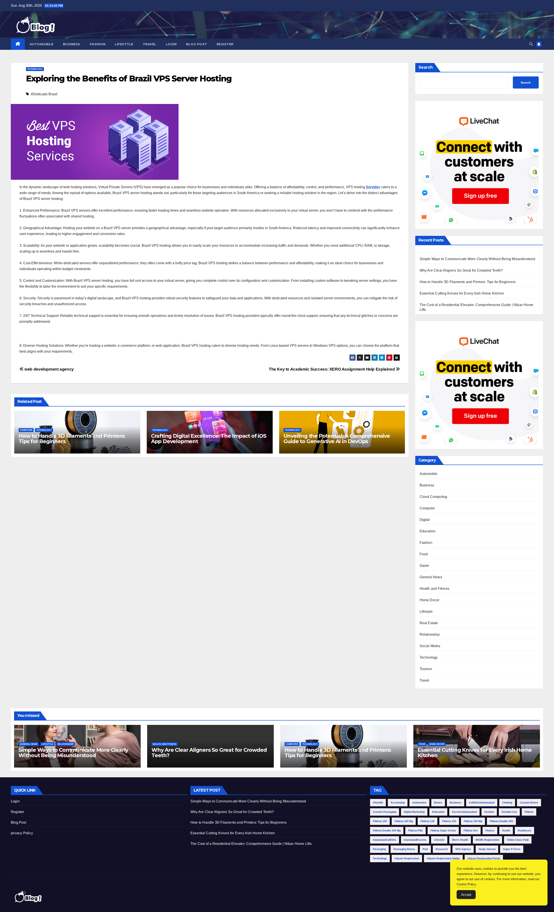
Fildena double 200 (501, 821)
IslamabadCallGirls (384, 839)
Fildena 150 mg (473, 821)
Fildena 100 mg (404, 821)
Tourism (426, 669)
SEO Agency (463, 849)
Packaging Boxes (404, 849)
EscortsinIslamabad (464, 811)
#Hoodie (378, 802)
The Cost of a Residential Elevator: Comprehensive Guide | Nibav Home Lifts (251, 844)
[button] (531, 44)
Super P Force (511, 849)
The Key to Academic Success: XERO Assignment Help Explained (332, 369)
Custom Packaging (384, 811)
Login (171, 44)
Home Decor (430, 600)
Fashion (98, 44)
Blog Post (196, 44)
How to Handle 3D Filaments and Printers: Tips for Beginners (72, 438)
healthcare (524, 830)
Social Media (430, 646)
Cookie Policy (466, 884)
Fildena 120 (427, 821)
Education (428, 531)
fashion (489, 811)
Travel (149, 44)
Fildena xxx (471, 830)
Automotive (419, 802)
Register (225, 44)
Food (424, 554)
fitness (489, 830)
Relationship (430, 634)
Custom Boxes (529, 802)
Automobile (41, 44)
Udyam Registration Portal (483, 858)
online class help (518, 839)
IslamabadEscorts (415, 839)
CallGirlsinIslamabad (481, 802)
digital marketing (414, 811)
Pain (425, 849)
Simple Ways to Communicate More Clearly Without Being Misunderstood (477, 259)
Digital (425, 520)
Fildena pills (415, 830)
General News (431, 577)
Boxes (438, 802)
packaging (379, 849)
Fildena (529, 811)
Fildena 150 (449, 821)
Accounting (398, 802)
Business (71, 44)
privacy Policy (22, 833)
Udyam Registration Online (443, 858)
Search (426, 67)
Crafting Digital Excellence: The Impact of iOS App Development (208, 438)
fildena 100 (380, 821)
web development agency (49, 369)
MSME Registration (487, 839)
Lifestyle (124, 44)
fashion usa (509, 811)
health (506, 830)
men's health (460, 839)
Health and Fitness (434, 588)
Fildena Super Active (443, 830)
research (442, 849)
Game (424, 565)
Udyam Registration (407, 858)
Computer (26, 430)
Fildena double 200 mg (387, 830)
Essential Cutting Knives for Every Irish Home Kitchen (462, 293)
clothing (507, 802)
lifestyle (439, 839)
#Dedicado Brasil (44, 94)
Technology (35, 69)
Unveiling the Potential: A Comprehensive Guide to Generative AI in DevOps (336, 438)
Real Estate (429, 623)
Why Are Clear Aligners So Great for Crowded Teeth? (461, 270)
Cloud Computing (433, 497)
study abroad (486, 849)
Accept (466, 894)
